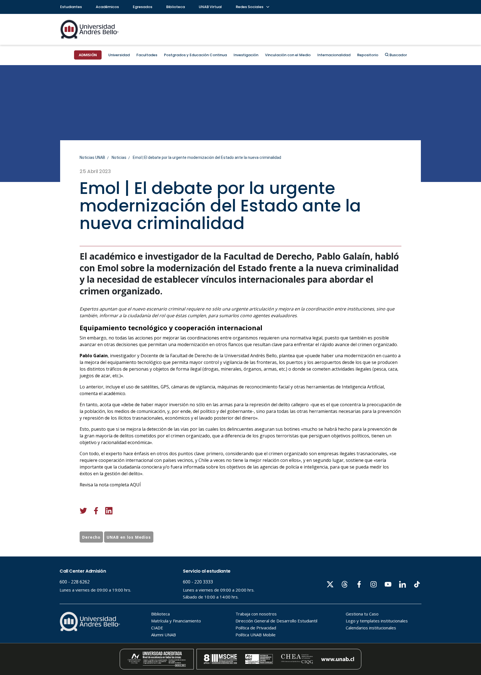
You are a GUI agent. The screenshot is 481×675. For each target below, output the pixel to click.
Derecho (91, 537)
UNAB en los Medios (129, 537)
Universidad (119, 55)
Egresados (142, 6)
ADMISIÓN (88, 54)
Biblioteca (175, 6)
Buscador (398, 55)
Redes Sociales (250, 6)
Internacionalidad (333, 55)
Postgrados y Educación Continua (195, 55)
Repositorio (367, 55)
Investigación (246, 55)
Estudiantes (71, 6)
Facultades (146, 55)
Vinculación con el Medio (288, 55)
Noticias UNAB (92, 157)
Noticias (119, 157)
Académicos (107, 6)
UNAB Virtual (210, 6)
